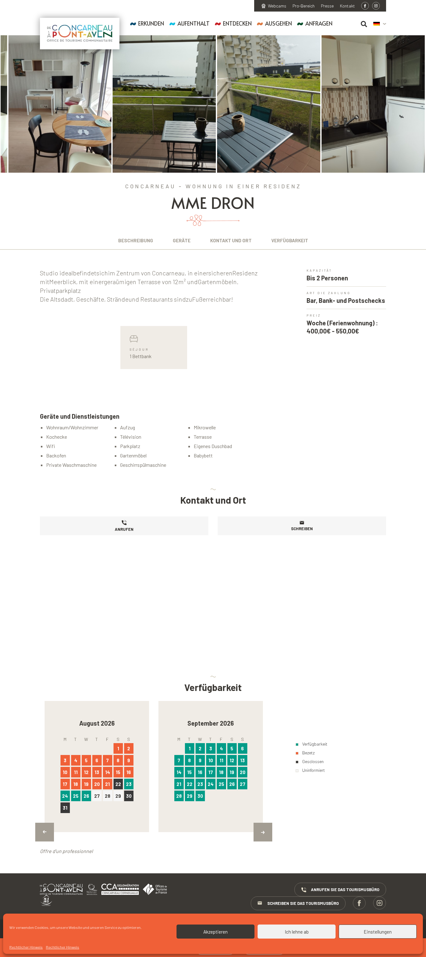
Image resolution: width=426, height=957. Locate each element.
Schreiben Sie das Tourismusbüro (303, 903)
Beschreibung (135, 240)
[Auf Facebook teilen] (365, 6)
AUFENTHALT (193, 23)
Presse (327, 6)
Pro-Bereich (304, 6)
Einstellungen (378, 932)
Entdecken (237, 23)
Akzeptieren (215, 932)
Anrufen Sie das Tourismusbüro (345, 889)
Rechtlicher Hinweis (26, 947)
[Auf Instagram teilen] (376, 6)
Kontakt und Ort (231, 240)
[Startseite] (79, 33)
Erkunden (151, 23)
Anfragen (318, 23)
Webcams (277, 6)
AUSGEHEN (278, 23)
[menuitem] (379, 24)
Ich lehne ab (297, 932)
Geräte (182, 240)
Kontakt (347, 6)
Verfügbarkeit (289, 240)
